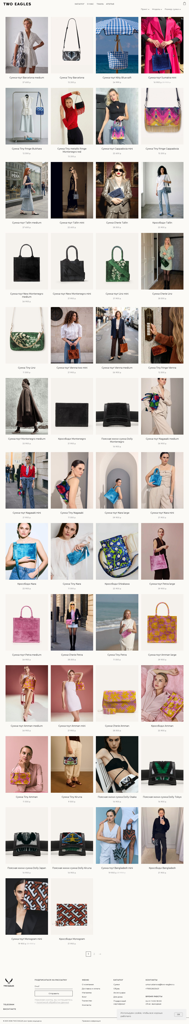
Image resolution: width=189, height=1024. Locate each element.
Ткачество (87, 1001)
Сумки (116, 984)
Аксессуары (119, 993)
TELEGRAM (8, 1004)
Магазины (87, 993)
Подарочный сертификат (119, 1002)
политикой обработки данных (52, 1002)
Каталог (79, 4)
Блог (84, 997)
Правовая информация (91, 1021)
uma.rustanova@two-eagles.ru (160, 984)
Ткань (100, 4)
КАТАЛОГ (118, 980)
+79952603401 (152, 988)
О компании (88, 984)
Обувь (116, 988)
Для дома (117, 997)
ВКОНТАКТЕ (9, 1009)
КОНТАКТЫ (151, 980)
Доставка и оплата (91, 988)
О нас (90, 4)
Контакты (86, 1005)
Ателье (110, 4)
